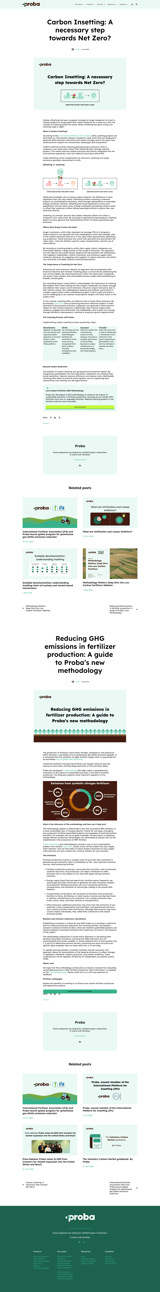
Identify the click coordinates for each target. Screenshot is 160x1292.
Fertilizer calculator (41, 1268)
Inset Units (59, 303)
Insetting (46, 423)
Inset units (37, 1263)
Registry (36, 1266)
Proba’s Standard (51, 844)
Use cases (78, 4)
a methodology (70, 770)
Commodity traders (65, 1274)
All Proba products (40, 1256)
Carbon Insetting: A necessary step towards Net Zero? (37, 1184)
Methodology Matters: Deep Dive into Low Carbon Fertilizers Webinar (38, 608)
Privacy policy (110, 1263)
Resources (111, 4)
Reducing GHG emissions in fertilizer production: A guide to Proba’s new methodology (121, 609)
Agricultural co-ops (65, 1276)
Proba (77, 49)
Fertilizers (46, 1000)
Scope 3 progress (64, 1267)
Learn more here (80, 407)
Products (89, 4)
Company (122, 4)
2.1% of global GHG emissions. (69, 759)
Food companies (64, 1272)
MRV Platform (39, 1259)
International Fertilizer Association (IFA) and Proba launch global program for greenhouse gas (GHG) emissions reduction (121, 1188)
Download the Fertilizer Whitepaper (80, 991)
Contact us (109, 1259)
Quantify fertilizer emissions (64, 1257)
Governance (110, 1261)
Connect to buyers (64, 1265)
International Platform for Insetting (75, 136)
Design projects (63, 1263)
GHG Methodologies (41, 1261)
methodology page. (58, 972)
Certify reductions (64, 1261)
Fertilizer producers (65, 1279)
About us (108, 1256)
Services (100, 4)
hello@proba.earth (80, 459)
